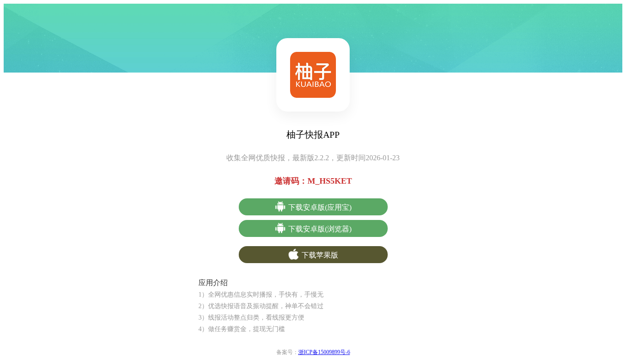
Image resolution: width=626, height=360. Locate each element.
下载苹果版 (320, 255)
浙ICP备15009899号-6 (324, 352)
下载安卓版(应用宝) (319, 207)
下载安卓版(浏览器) (319, 229)
